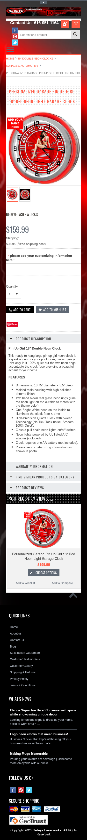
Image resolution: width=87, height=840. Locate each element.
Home (10, 58)
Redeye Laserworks (22, 214)
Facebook (15, 30)
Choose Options (46, 572)
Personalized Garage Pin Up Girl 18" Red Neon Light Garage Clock (43, 556)
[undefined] (43, 184)
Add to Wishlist (25, 583)
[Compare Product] (65, 24)
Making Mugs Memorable (29, 754)
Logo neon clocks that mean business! (39, 734)
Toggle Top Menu (43, 2)
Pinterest (15, 36)
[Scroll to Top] (74, 596)
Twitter (15, 43)
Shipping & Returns (23, 672)
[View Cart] (76, 24)
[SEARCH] (75, 35)
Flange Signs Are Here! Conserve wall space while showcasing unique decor (43, 712)
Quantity (12, 286)
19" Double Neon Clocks (35, 58)
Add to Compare (62, 583)
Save (14, 324)
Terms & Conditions (23, 685)
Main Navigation (10, 50)
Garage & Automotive (22, 65)
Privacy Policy (19, 679)
